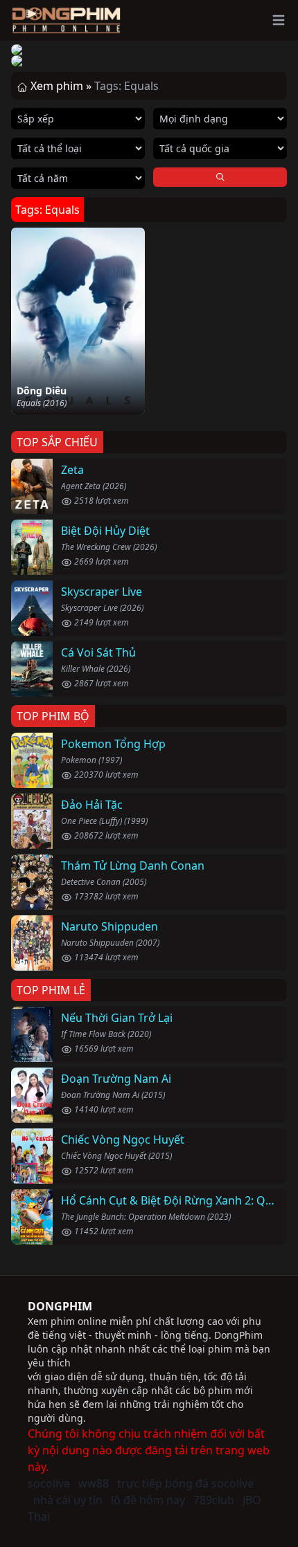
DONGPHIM (60, 1306)
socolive (49, 1483)
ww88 (93, 1483)
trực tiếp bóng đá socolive (185, 1483)
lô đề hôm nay (148, 1500)
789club (213, 1500)
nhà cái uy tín (68, 1500)
